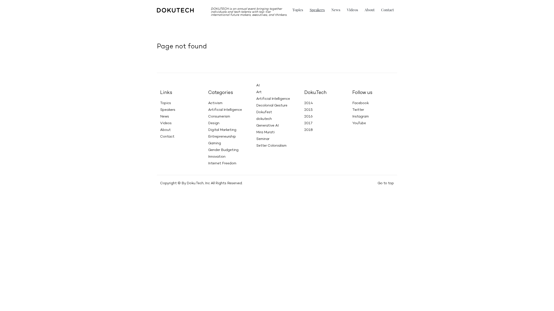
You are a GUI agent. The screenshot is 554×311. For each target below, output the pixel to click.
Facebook (360, 103)
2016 (308, 116)
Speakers (317, 10)
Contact (387, 10)
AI (258, 85)
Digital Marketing (222, 130)
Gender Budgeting (223, 150)
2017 (308, 123)
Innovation (216, 157)
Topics (297, 10)
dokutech (264, 119)
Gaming (214, 143)
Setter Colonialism (271, 146)
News (335, 10)
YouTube (359, 123)
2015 (308, 110)
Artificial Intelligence (225, 110)
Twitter (358, 110)
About (370, 10)
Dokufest (264, 112)
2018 (308, 130)
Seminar (262, 139)
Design (213, 123)
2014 (308, 103)
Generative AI (267, 125)
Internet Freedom (222, 163)
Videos (352, 10)
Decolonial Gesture (271, 105)
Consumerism (219, 116)
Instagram (360, 116)
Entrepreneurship (222, 136)
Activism (215, 103)
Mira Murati (265, 132)
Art (259, 92)
